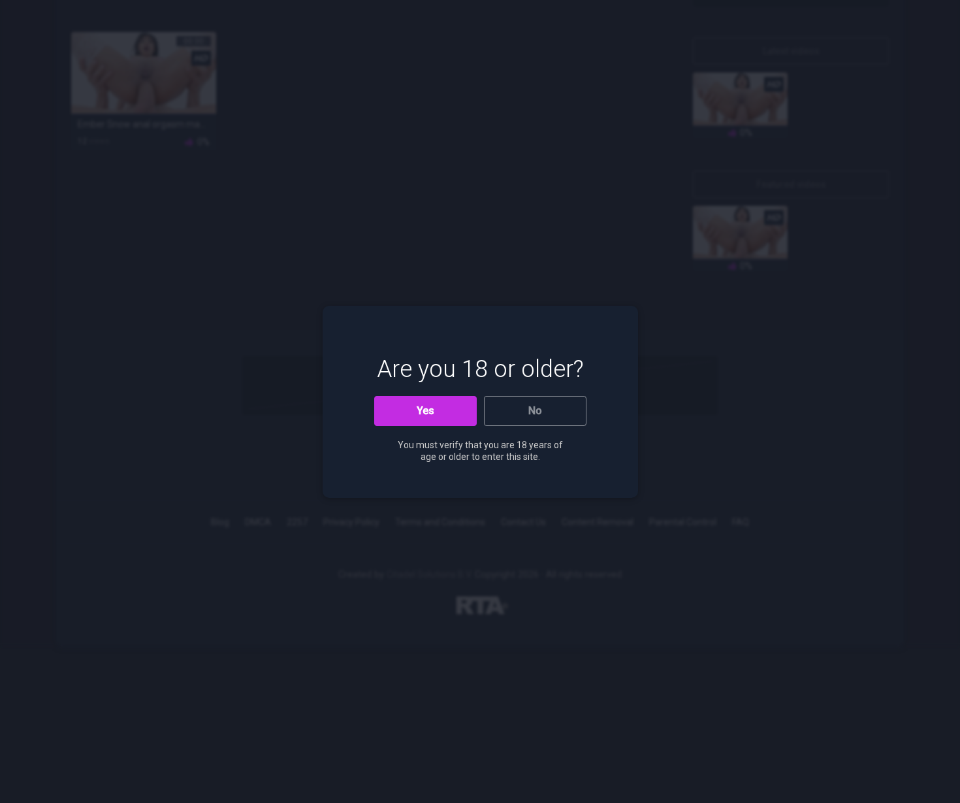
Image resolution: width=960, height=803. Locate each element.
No (535, 410)
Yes (425, 410)
